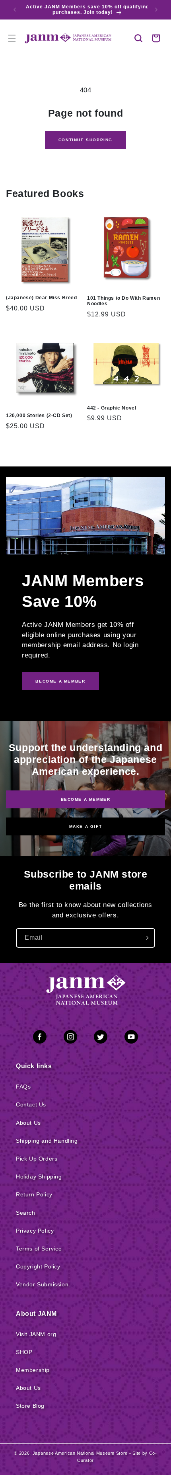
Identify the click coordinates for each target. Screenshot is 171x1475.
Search (25, 1213)
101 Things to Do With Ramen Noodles (123, 300)
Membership (33, 1370)
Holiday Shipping (39, 1176)
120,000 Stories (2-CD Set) (39, 415)
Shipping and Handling (47, 1140)
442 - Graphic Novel (111, 408)
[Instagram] (70, 1038)
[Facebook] (40, 1038)
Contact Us (31, 1104)
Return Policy (34, 1194)
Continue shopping (85, 140)
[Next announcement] (156, 9)
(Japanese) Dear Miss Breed (41, 297)
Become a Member (86, 799)
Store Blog (30, 1406)
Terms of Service (39, 1248)
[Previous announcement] (14, 9)
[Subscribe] (145, 938)
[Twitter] (100, 1038)
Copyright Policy (38, 1266)
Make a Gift (85, 826)
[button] (138, 38)
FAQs (23, 1086)
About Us (28, 1123)
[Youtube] (131, 1038)
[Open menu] (12, 38)
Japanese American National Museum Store (80, 1453)
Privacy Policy (35, 1230)
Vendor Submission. (43, 1284)
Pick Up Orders (36, 1158)
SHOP (24, 1352)
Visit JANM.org (36, 1334)
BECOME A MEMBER (60, 681)
